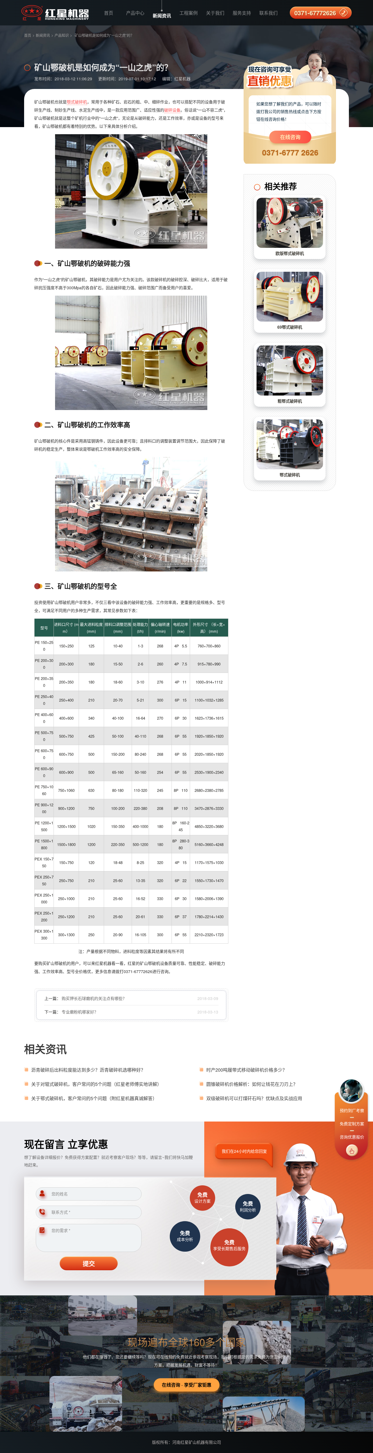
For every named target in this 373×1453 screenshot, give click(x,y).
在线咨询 (290, 137)
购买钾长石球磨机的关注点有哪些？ (94, 998)
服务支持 (242, 12)
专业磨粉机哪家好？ (80, 1012)
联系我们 (268, 12)
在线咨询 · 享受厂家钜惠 (186, 1385)
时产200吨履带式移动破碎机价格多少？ (246, 1069)
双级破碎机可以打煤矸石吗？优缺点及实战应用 (254, 1098)
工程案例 (188, 12)
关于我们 (215, 12)
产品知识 (62, 35)
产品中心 (135, 12)
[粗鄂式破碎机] (290, 370)
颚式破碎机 (77, 102)
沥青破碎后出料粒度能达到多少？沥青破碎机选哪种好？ (88, 1069)
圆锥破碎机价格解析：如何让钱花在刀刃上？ (252, 1084)
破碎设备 (172, 110)
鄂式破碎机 (290, 475)
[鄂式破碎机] (290, 444)
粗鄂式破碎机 (290, 401)
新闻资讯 (162, 15)
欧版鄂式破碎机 (290, 253)
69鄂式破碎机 (289, 327)
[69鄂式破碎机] (290, 297)
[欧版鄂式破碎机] (290, 223)
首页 (108, 12)
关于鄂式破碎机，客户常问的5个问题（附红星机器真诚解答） (94, 1098)
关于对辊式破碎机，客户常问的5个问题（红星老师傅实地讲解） (96, 1084)
